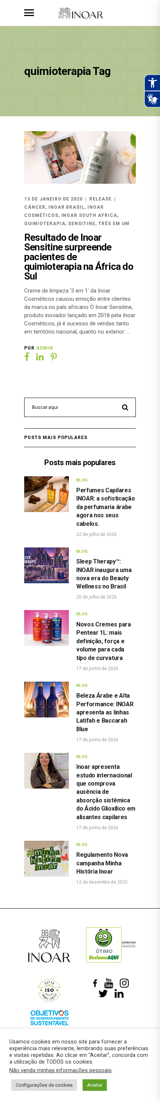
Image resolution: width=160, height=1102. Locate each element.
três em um (113, 223)
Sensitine (81, 223)
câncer (34, 207)
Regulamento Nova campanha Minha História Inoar (102, 863)
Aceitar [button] (94, 1085)
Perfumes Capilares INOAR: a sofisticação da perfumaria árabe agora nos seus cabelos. (105, 507)
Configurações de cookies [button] (44, 1085)
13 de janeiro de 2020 (53, 199)
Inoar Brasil (66, 207)
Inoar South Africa (89, 215)
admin (44, 348)
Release (100, 199)
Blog (82, 480)
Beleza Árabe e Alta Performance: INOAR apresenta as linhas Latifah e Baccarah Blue (104, 712)
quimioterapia (44, 223)
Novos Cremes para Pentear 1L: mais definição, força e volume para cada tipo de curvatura (103, 641)
